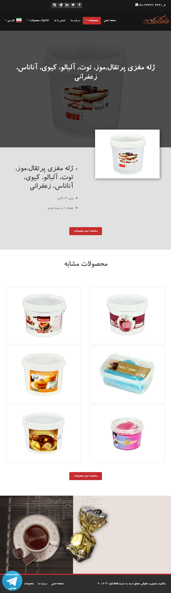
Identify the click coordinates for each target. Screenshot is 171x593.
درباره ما (75, 20)
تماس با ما (59, 20)
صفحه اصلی (110, 20)
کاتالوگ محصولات (39, 20)
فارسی (11, 20)
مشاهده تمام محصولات (86, 231)
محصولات (93, 20)
